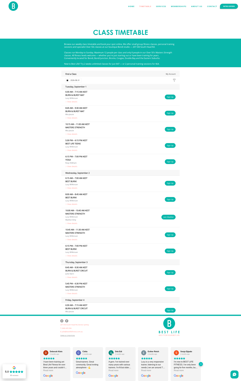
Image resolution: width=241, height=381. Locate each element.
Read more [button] (48, 370)
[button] (161, 6)
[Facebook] (66, 320)
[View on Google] (45, 352)
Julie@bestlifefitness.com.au (72, 331)
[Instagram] (61, 320)
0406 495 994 (66, 328)
